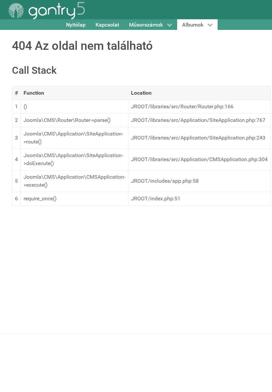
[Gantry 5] (47, 10)
